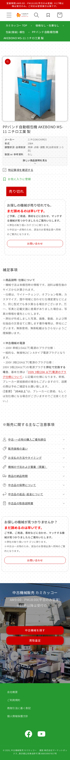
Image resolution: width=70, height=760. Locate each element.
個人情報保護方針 (17, 716)
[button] (9, 15)
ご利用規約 (13, 700)
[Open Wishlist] (48, 15)
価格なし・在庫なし (47, 25)
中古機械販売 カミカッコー (24, 750)
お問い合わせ (35, 243)
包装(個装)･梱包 (15, 32)
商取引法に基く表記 (19, 708)
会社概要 (12, 692)
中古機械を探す (35, 630)
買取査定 (35, 640)
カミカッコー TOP (16, 25)
